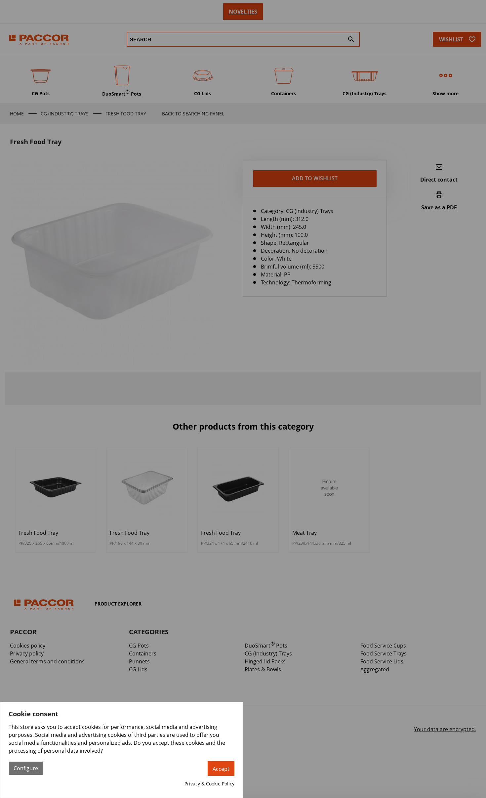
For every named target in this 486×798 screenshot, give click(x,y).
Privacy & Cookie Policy (209, 783)
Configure (26, 768)
